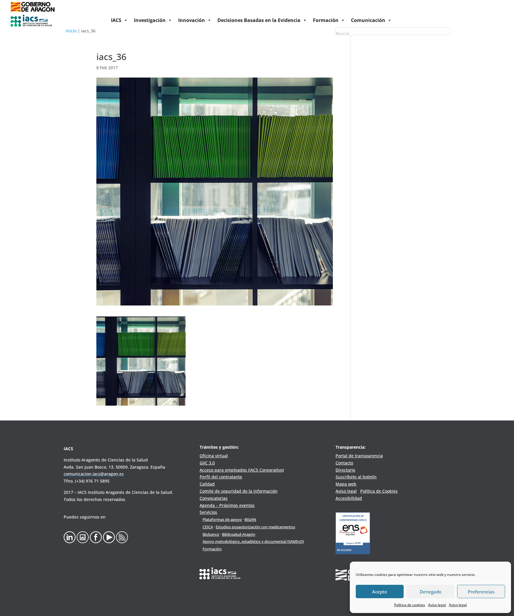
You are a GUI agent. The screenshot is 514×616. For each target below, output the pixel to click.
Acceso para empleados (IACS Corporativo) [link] (242, 470)
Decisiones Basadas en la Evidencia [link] (258, 20)
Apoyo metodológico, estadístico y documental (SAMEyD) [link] (253, 541)
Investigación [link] (150, 20)
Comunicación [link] (368, 20)
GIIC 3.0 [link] (207, 463)
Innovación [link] (191, 20)
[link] (32, 12)
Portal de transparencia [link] (359, 456)
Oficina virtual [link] (214, 456)
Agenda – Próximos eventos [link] (227, 505)
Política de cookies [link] (409, 604)
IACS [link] (116, 20)
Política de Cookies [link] (379, 491)
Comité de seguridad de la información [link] (239, 491)
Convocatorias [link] (214, 498)
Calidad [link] (207, 484)
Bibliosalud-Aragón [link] (238, 534)
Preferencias (481, 592)
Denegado (430, 592)
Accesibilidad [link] (349, 498)
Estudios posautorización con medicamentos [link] (255, 527)
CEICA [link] (208, 527)
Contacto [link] (344, 463)
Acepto (379, 592)
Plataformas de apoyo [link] (222, 519)
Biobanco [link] (211, 534)
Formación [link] (326, 20)
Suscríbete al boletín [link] (356, 477)
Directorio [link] (345, 470)
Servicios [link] (208, 512)
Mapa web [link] (346, 484)
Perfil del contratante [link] (221, 477)
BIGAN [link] (250, 519)
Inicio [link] (71, 31)
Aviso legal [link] (437, 604)
